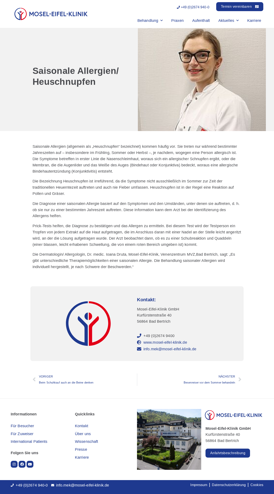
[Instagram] (14, 464)
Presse (81, 449)
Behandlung (147, 20)
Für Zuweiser (22, 434)
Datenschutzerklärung (229, 485)
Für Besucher (22, 426)
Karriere (254, 20)
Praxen (177, 20)
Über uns (83, 434)
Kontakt (81, 426)
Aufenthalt (201, 20)
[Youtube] (30, 464)
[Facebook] (22, 464)
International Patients (29, 441)
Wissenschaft (86, 441)
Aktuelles (226, 20)
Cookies (256, 485)
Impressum (198, 485)
